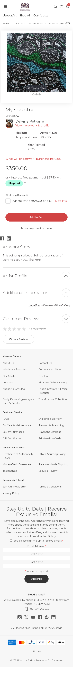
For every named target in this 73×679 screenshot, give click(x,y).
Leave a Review (48, 470)
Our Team (44, 376)
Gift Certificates (12, 438)
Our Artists (40, 15)
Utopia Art (10, 15)
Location (8, 382)
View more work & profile (32, 125)
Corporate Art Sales (50, 369)
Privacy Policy (11, 493)
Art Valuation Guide (50, 438)
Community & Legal (13, 480)
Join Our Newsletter (14, 486)
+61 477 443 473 (45, 600)
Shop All (25, 15)
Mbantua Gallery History (53, 382)
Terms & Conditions (50, 486)
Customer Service (12, 412)
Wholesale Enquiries (15, 369)
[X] (27, 617)
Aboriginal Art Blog (14, 389)
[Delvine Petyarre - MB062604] (33, 94)
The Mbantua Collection (53, 399)
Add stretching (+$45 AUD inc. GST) (40, 201)
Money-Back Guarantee (17, 464)
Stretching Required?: (17, 195)
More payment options (36, 228)
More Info (61, 201)
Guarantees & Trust (14, 447)
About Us (8, 363)
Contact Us (45, 363)
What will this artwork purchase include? (33, 159)
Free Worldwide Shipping (53, 464)
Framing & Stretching (51, 425)
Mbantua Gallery (12, 356)
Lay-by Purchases (13, 431)
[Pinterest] (48, 617)
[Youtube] (34, 617)
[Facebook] (3, 238)
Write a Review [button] (18, 339)
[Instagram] (20, 617)
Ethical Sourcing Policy (52, 454)
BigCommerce (55, 660)
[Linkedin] (10, 238)
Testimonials (10, 470)
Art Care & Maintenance (17, 425)
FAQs (6, 418)
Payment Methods (50, 431)
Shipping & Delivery (50, 418)
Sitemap (36, 651)
